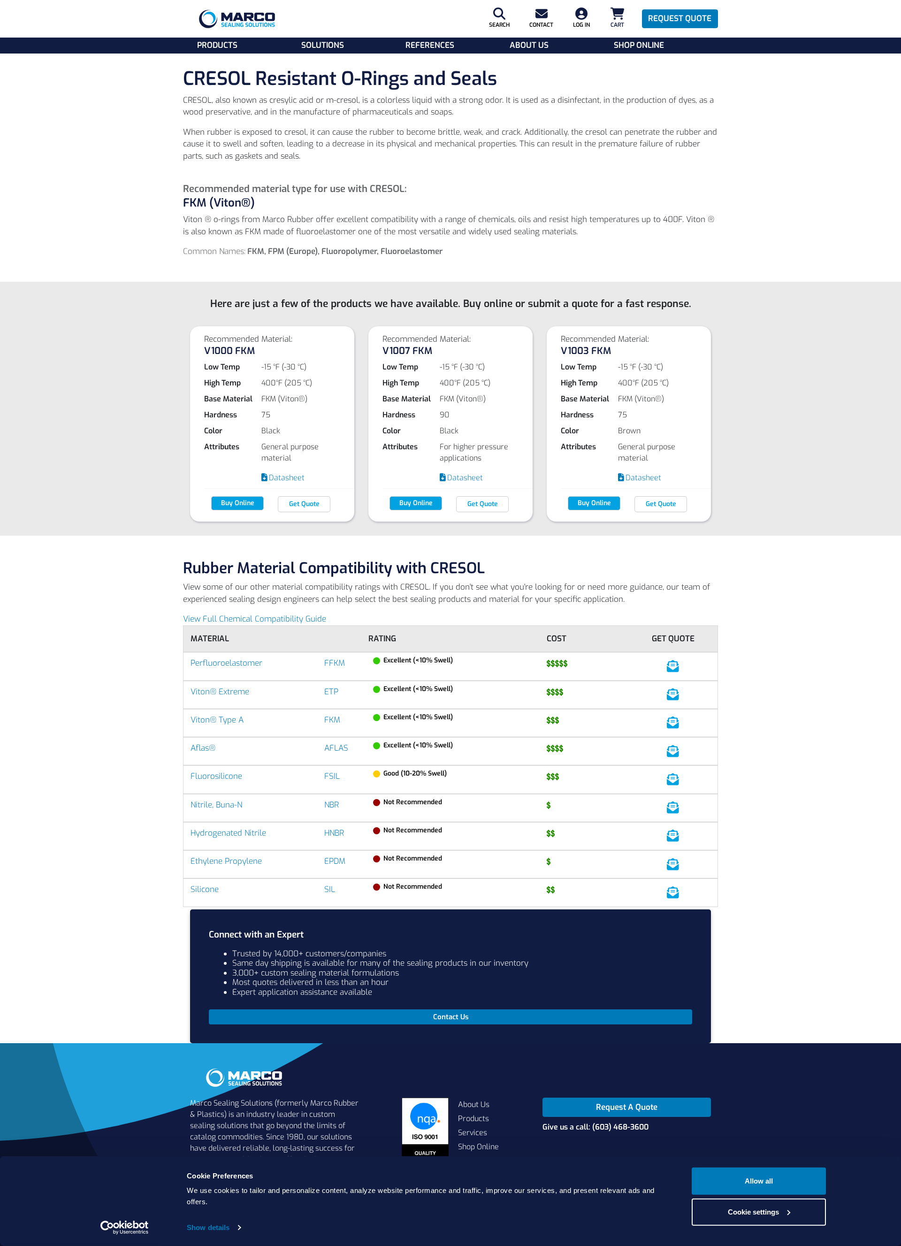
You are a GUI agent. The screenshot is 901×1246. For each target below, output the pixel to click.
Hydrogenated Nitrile (228, 833)
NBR (331, 805)
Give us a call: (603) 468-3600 (595, 1127)
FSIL (332, 776)
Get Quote (304, 504)
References (429, 45)
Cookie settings (753, 1211)
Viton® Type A (217, 720)
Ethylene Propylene (226, 861)
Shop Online (639, 45)
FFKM (334, 663)
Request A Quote (626, 1107)
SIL (329, 889)
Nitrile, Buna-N (216, 805)
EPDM (334, 861)
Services (472, 1133)
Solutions (322, 45)
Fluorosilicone (216, 776)
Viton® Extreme (220, 691)
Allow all (759, 1181)
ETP (331, 691)
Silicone (205, 889)
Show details (208, 1227)
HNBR (334, 833)
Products (217, 45)
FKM (332, 720)
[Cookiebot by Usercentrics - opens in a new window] (125, 1228)
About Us (529, 45)
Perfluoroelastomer (226, 663)
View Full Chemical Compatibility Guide (254, 619)
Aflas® (203, 748)
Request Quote (679, 18)
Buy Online (237, 503)
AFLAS (336, 748)
